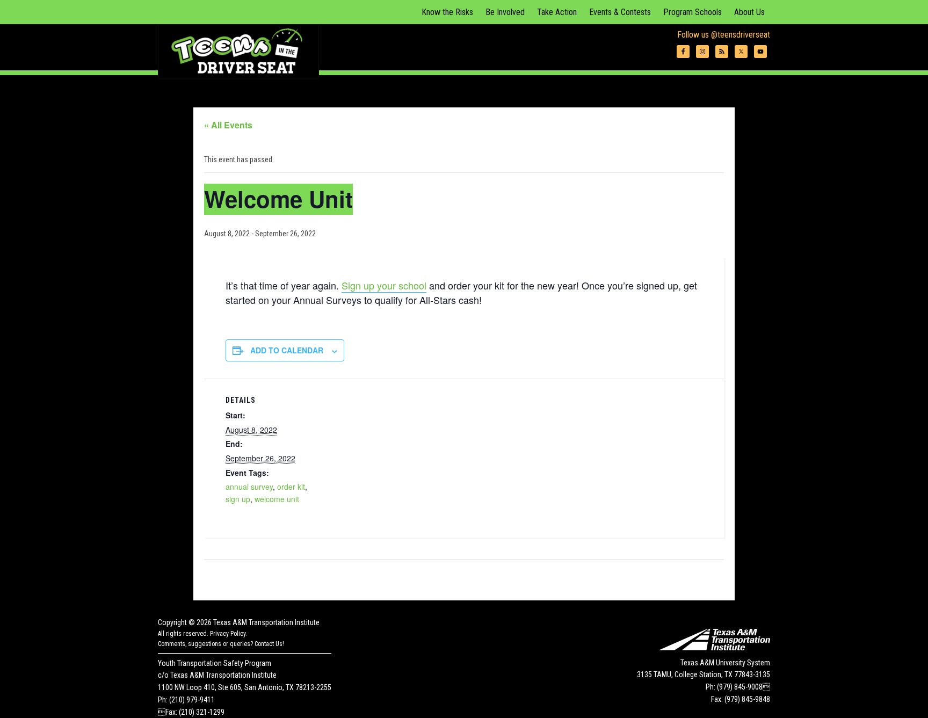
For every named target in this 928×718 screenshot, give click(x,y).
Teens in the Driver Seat (238, 51)
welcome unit (277, 499)
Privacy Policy (227, 633)
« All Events (228, 125)
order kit (291, 486)
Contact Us (268, 644)
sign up (238, 499)
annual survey (249, 486)
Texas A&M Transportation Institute (266, 622)
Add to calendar (286, 350)
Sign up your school (384, 285)
